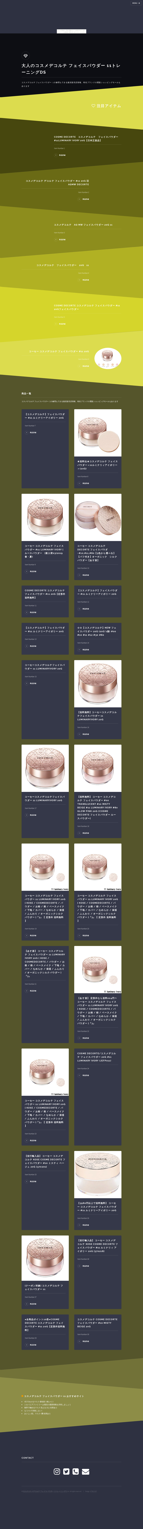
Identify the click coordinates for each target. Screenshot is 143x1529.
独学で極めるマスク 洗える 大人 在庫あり (40, 1407)
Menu (135, 3)
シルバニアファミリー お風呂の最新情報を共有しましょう (47, 1404)
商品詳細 (62, 155)
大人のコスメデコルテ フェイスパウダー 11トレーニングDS (45, 1491)
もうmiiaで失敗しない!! (33, 1410)
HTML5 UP (93, 1491)
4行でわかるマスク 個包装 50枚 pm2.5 (38, 1401)
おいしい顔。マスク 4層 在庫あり (37, 1413)
